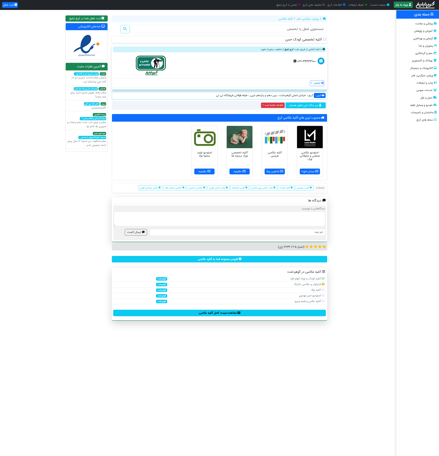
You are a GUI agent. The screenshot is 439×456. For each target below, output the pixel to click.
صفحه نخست (378, 5)
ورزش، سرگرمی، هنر (422, 75)
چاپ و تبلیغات (425, 83)
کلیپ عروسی (303, 188)
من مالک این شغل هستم (304, 105)
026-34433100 (306, 61)
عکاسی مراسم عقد (173, 188)
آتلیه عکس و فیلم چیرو (308, 301)
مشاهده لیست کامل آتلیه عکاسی (218, 313)
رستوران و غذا (426, 46)
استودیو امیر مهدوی (310, 295)
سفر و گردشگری (423, 53)
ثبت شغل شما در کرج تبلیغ (85, 18)
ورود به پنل (402, 5)
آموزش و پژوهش (423, 31)
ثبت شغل (9, 5)
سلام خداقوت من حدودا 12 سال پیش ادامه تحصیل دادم (86, 139)
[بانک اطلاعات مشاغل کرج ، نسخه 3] (425, 5)
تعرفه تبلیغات (356, 5)
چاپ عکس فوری (217, 188)
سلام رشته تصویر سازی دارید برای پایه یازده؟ (88, 93)
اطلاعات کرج (335, 5)
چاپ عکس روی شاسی (262, 188)
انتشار (317, 83)
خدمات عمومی (424, 90)
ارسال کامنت (134, 232)
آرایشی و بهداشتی (423, 38)
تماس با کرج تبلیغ (287, 5)
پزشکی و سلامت (424, 24)
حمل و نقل (426, 98)
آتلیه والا (316, 290)
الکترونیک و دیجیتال (421, 68)
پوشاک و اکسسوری (422, 61)
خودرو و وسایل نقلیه (421, 105)
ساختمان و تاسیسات (422, 112)
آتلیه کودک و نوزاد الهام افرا (305, 278)
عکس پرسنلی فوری (149, 188)
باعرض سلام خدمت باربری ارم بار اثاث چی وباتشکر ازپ (89, 78)
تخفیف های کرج (313, 5)
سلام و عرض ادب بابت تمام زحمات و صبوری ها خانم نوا (86, 120)
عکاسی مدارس (195, 188)
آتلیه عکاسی (286, 19)
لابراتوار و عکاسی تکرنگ (307, 284)
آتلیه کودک (285, 188)
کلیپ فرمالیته (238, 188)
